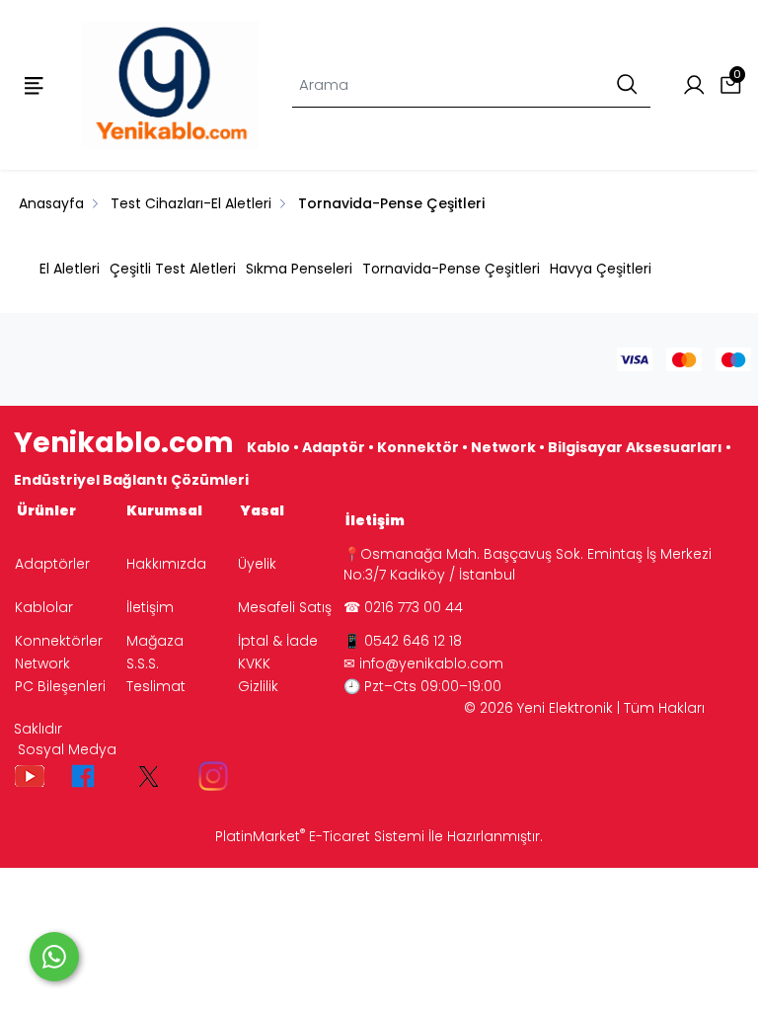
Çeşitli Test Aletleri (173, 268)
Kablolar (44, 607)
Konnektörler (59, 641)
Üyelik (257, 564)
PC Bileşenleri (60, 686)
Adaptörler (52, 564)
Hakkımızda (166, 564)
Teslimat (156, 686)
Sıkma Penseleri (299, 268)
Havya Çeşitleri (600, 268)
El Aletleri (69, 268)
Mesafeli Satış (285, 607)
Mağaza (155, 641)
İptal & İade (278, 641)
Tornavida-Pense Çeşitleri (451, 268)
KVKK (254, 663)
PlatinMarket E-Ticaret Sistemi (319, 836)
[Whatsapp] (54, 956)
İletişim (150, 607)
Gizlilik (258, 686)
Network (42, 663)
